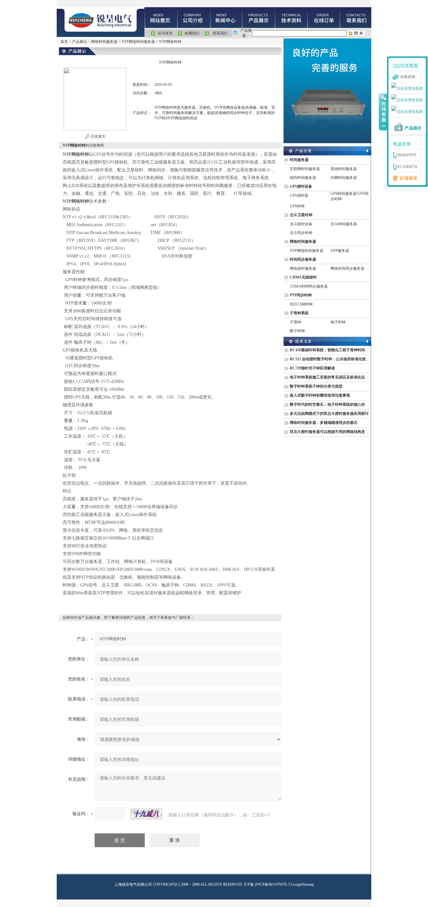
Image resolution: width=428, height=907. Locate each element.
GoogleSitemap (302, 884)
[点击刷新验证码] (146, 814)
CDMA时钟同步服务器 (309, 286)
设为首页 (165, 33)
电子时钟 (338, 322)
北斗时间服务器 (344, 224)
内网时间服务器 (344, 177)
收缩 (383, 111)
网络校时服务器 (303, 268)
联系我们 (220, 33)
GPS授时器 (299, 195)
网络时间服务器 (104, 41)
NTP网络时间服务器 (138, 41)
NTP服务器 (340, 250)
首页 (64, 41)
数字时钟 (297, 331)
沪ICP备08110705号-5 (272, 884)
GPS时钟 (297, 206)
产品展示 (79, 41)
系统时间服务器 (344, 169)
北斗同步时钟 (301, 233)
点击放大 (98, 136)
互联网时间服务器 (305, 169)
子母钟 (295, 322)
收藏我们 (192, 33)
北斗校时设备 (301, 224)
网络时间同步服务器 (347, 268)
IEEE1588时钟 (301, 304)
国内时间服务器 (303, 177)
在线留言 (403, 178)
